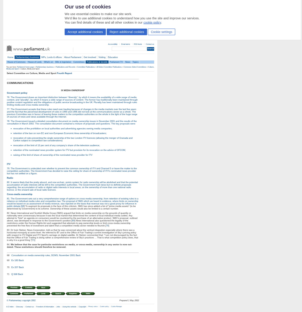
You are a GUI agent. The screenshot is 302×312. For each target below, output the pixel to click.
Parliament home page (25, 67)
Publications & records (97, 62)
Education (113, 57)
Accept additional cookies (85, 32)
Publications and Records (65, 67)
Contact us (150, 44)
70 (107, 225)
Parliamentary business (27, 57)
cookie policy (152, 22)
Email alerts (125, 44)
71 (33, 240)
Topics (136, 62)
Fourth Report (64, 73)
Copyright (82, 307)
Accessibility (112, 44)
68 (23, 206)
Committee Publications (86, 67)
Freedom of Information (45, 307)
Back (78, 255)
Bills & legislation (63, 62)
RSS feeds (138, 44)
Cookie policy (104, 306)
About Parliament (72, 57)
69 (73, 220)
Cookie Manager (116, 306)
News (127, 62)
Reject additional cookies (127, 32)
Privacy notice (93, 306)
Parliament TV (116, 62)
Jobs (58, 307)
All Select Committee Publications (109, 67)
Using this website (69, 307)
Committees (78, 62)
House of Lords (35, 62)
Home (10, 57)
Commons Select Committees (135, 67)
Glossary (19, 307)
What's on (48, 62)
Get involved (90, 57)
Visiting (102, 57)
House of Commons (16, 62)
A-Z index (10, 307)
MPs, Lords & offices (51, 57)
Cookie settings (161, 32)
